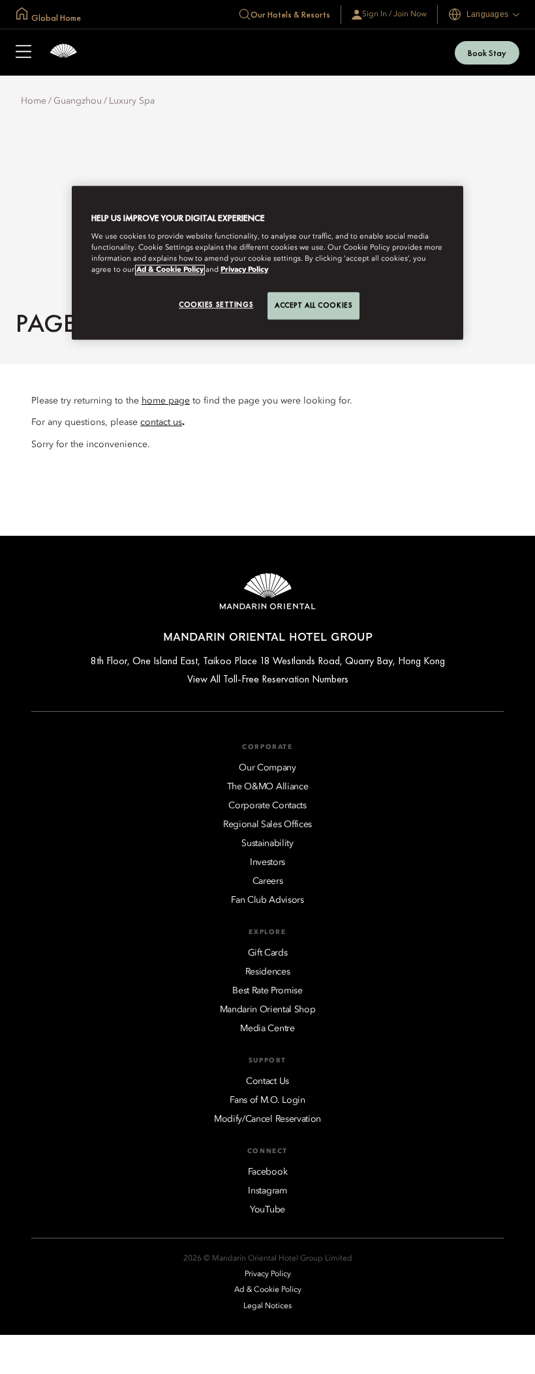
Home (33, 101)
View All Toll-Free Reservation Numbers (267, 679)
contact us (161, 422)
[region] (267, 263)
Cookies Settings (216, 304)
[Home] (63, 52)
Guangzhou (78, 101)
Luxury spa (132, 101)
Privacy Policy (244, 270)
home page (166, 400)
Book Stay (487, 53)
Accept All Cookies (313, 305)
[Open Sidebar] (23, 52)
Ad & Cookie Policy (170, 270)
